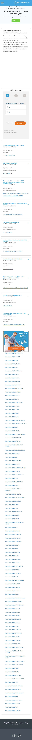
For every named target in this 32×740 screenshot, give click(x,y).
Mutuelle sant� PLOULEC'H (12, 710)
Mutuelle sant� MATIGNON (13, 689)
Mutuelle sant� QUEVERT (12, 453)
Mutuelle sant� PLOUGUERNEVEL (14, 661)
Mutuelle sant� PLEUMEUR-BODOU (15, 420)
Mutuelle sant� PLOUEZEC (12, 471)
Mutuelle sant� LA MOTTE (12, 608)
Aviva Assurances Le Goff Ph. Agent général (15, 288)
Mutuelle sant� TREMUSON (13, 644)
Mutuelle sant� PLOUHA (12, 409)
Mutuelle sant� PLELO (11, 478)
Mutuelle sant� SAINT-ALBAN (13, 633)
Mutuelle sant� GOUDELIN (12, 703)
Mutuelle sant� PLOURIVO (12, 584)
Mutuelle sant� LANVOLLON (13, 675)
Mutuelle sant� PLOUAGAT (12, 563)
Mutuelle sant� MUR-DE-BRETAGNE (15, 598)
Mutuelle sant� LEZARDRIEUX (13, 700)
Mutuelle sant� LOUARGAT (12, 587)
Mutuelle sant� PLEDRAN (12, 395)
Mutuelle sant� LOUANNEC (13, 501)
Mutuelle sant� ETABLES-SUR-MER (15, 497)
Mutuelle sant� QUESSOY (12, 464)
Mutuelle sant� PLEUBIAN (12, 545)
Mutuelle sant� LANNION (12, 357)
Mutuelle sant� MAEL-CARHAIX (14, 686)
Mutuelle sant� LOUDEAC (12, 374)
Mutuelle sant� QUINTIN (12, 519)
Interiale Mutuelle (8, 269)
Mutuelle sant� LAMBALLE (12, 364)
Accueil (11, 7)
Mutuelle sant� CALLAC (12, 548)
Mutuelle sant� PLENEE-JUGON (14, 566)
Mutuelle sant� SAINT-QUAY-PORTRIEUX (13, 489)
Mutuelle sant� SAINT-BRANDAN (14, 580)
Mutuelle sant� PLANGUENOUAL (14, 647)
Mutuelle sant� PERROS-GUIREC (14, 388)
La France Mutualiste (9, 155)
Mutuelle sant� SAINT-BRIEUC (13, 353)
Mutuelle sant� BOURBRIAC (13, 573)
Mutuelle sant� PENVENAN (13, 538)
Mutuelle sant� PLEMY (11, 682)
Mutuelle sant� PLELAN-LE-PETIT (14, 679)
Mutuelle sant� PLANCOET (12, 485)
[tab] (16, 146)
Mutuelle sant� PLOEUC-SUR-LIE (14, 475)
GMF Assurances (7, 173)
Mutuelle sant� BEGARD (12, 413)
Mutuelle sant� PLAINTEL (12, 431)
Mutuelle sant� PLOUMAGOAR (14, 402)
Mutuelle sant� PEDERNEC (12, 622)
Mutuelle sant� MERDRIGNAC (13, 511)
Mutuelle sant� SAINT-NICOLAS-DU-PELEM (15, 657)
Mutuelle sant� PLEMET (12, 504)
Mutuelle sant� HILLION (12, 416)
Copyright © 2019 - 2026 (10, 723)
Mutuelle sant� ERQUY (11, 427)
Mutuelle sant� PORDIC (12, 399)
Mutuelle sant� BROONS (12, 515)
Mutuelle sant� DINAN (11, 367)
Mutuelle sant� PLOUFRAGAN (13, 371)
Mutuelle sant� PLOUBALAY (13, 534)
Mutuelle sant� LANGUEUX (12, 392)
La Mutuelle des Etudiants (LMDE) (12, 251)
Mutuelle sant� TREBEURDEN (13, 438)
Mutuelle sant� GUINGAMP (13, 385)
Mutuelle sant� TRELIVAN (12, 552)
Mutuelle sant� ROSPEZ (12, 668)
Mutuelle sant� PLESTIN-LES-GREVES (15, 434)
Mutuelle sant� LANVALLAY (13, 441)
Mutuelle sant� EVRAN (11, 707)
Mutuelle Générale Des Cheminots (13, 214)
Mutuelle (18, 7)
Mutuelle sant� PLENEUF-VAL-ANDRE (15, 424)
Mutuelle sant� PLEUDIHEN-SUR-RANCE (14, 523)
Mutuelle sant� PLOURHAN (13, 629)
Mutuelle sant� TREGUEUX (12, 381)
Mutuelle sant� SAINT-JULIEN (13, 601)
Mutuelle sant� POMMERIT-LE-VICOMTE (14, 651)
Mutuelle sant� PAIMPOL (12, 378)
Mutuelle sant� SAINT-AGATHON (14, 605)
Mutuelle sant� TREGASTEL (13, 559)
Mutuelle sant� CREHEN (12, 672)
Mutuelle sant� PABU (11, 527)
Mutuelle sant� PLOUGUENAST (14, 665)
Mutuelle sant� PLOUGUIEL (13, 640)
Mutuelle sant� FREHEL (11, 696)
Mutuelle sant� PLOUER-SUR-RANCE (15, 468)
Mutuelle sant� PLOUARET (12, 591)
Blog (26, 723)
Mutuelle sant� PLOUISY (12, 626)
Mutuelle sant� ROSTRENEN (13, 460)
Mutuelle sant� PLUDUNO (12, 615)
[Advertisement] (16, 69)
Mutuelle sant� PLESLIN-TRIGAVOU (15, 450)
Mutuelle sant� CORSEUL (12, 612)
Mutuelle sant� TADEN (11, 577)
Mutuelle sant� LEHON (11, 508)
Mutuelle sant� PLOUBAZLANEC (14, 482)
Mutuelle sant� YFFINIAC (12, 406)
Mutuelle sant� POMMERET (13, 619)
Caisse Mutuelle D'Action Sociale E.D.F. (14, 324)
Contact (16, 724)
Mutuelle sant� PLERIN (11, 360)
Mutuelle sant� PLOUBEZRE (13, 494)
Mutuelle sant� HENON (12, 594)
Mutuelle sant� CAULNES (12, 570)
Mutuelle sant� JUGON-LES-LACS (14, 693)
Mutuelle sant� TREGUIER (12, 531)
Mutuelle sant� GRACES (12, 555)
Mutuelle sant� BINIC (11, 457)
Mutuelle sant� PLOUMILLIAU (13, 541)
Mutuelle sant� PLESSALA (12, 637)
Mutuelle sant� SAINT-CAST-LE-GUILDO (14, 445)
